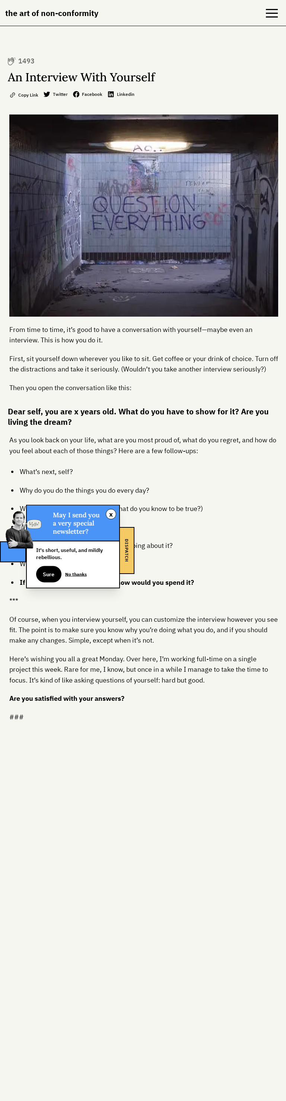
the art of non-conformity (51, 13)
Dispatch (126, 550)
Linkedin (125, 94)
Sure (48, 574)
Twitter (60, 94)
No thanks (76, 574)
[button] (272, 13)
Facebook (92, 94)
